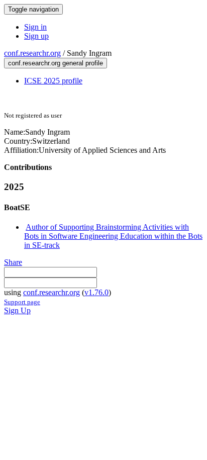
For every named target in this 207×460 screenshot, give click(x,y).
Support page (22, 302)
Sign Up (17, 310)
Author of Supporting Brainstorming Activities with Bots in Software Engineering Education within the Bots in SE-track (113, 236)
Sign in (35, 27)
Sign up (36, 36)
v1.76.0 (96, 292)
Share (13, 262)
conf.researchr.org (32, 53)
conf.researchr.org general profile (55, 63)
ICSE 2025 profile (53, 80)
